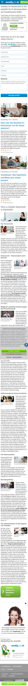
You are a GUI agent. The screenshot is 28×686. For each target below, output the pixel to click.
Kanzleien (10, 669)
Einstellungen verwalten (14, 354)
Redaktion (12, 676)
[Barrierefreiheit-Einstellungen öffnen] (26, 344)
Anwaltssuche (6, 666)
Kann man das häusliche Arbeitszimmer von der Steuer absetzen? (13, 126)
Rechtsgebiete (17, 666)
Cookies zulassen (14, 351)
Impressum (5, 674)
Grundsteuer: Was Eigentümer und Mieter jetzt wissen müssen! (13, 178)
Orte (3, 669)
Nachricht (4, 79)
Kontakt (13, 26)
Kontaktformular (17, 631)
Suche (25, 2)
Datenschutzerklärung (17, 674)
